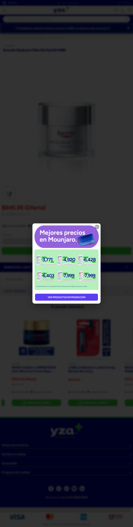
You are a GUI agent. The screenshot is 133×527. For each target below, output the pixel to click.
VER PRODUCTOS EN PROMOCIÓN (66, 297)
